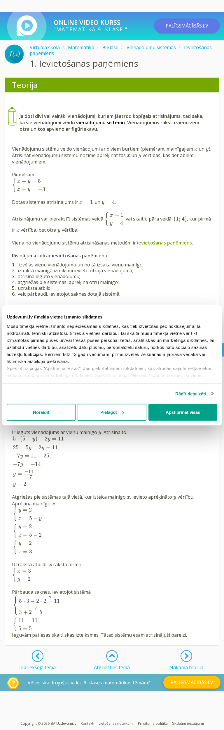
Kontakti (87, 723)
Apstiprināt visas (183, 412)
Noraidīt (41, 412)
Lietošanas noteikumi (116, 723)
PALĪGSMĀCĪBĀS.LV (187, 26)
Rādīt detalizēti (190, 393)
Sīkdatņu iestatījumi (188, 723)
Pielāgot (108, 412)
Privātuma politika (153, 723)
